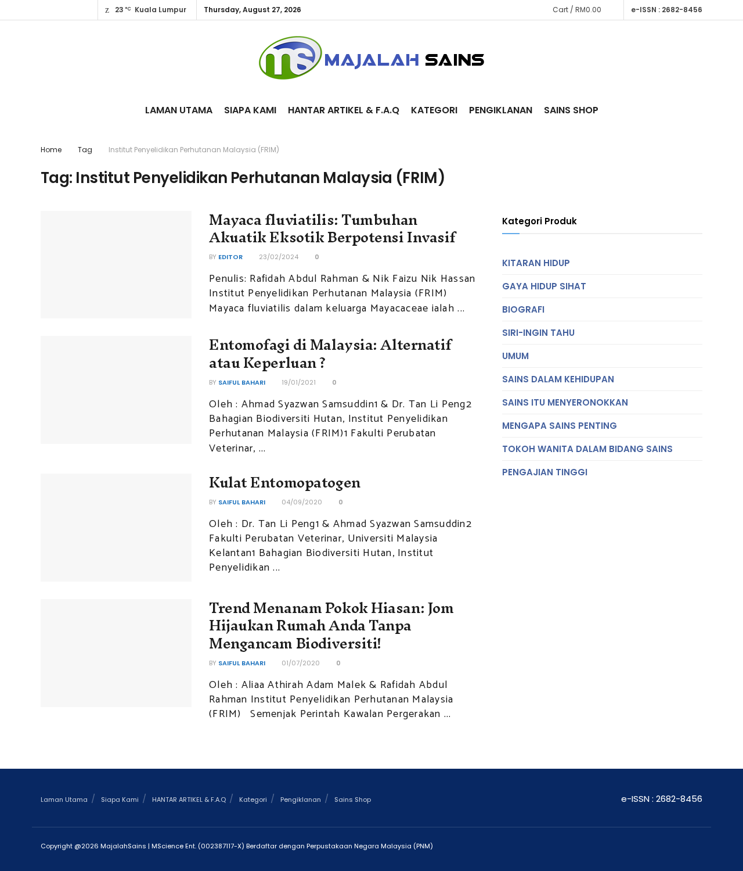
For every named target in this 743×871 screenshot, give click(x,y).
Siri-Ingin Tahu (538, 333)
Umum (515, 356)
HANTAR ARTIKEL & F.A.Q (343, 110)
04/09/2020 (301, 502)
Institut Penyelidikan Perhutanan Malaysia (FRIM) (194, 150)
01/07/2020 (300, 663)
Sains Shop (571, 110)
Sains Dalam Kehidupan (558, 379)
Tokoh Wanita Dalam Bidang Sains (587, 449)
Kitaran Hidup (536, 263)
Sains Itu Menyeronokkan (565, 402)
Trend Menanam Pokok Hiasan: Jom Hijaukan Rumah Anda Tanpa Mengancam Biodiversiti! (331, 626)
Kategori (434, 110)
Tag (85, 150)
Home (51, 150)
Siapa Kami (250, 110)
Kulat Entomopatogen (284, 482)
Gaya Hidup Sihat (544, 286)
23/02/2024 (277, 256)
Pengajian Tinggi (544, 472)
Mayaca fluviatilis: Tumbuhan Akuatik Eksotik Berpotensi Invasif (332, 228)
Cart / (577, 10)
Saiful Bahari (241, 382)
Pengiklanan (500, 110)
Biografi (523, 309)
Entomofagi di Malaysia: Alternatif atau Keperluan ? (330, 353)
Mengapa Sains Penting (559, 426)
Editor (230, 256)
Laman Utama (178, 110)
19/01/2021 (298, 382)
